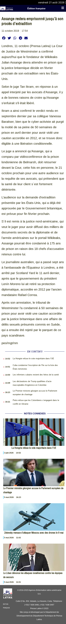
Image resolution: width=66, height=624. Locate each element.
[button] (4, 38)
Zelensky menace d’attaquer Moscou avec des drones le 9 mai (34, 532)
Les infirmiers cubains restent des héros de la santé (36, 375)
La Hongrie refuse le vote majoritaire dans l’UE (33, 358)
